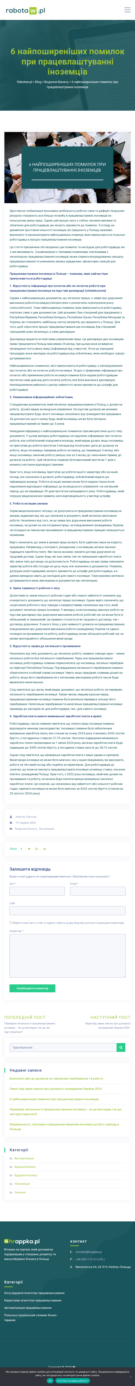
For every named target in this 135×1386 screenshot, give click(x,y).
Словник (20, 1192)
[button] (99, 10)
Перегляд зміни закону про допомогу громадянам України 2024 (56, 1088)
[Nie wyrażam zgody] (130, 1376)
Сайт (12, 903)
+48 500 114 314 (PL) (90, 1259)
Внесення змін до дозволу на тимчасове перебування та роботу (56, 1078)
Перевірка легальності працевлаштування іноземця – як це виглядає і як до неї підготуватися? (65, 1112)
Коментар (16, 931)
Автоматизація (24, 1158)
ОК (50, 1380)
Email (74, 883)
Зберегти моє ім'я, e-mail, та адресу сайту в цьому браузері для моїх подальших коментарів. (68, 922)
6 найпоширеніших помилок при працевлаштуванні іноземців (54, 1099)
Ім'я (12, 883)
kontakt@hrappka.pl (89, 1252)
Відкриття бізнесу (25, 1175)
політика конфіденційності (72, 1380)
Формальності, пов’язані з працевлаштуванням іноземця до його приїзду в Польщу (64, 1127)
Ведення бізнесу (26, 828)
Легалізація (46, 828)
